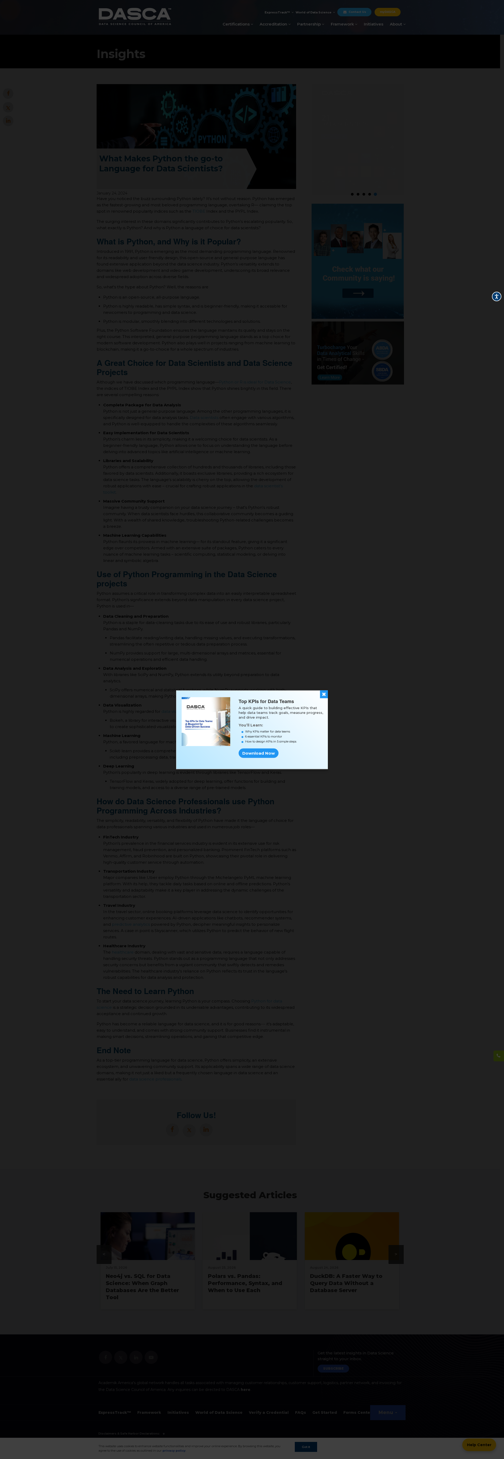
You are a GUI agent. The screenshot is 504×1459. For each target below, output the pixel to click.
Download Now (258, 753)
